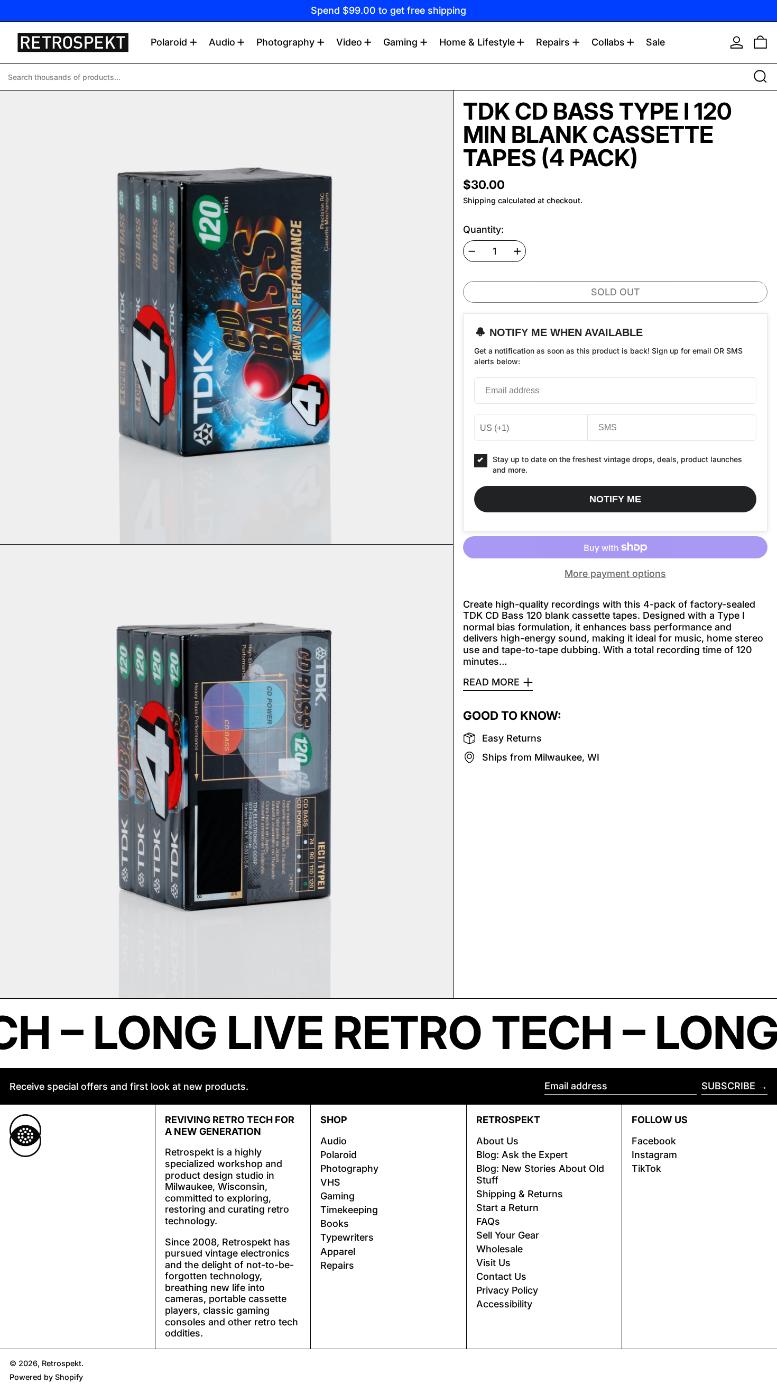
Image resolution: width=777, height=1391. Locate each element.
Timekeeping (349, 1209)
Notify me (615, 499)
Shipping (479, 200)
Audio (333, 1140)
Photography (349, 1168)
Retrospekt (61, 1363)
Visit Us (493, 1262)
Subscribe (728, 1085)
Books (334, 1223)
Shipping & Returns (519, 1193)
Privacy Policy (507, 1290)
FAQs (488, 1221)
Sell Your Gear (507, 1235)
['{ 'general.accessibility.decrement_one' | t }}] (472, 251)
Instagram (654, 1154)
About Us (497, 1140)
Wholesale (499, 1248)
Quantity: (483, 229)
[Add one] (517, 251)
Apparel (337, 1251)
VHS (330, 1182)
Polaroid (338, 1154)
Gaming (337, 1196)
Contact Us (501, 1276)
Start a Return (507, 1207)
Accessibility (504, 1303)
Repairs (337, 1265)
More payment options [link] (615, 573)
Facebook (654, 1140)
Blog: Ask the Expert (522, 1154)
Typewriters (347, 1237)
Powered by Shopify (46, 1376)
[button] (760, 42)
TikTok (646, 1168)
